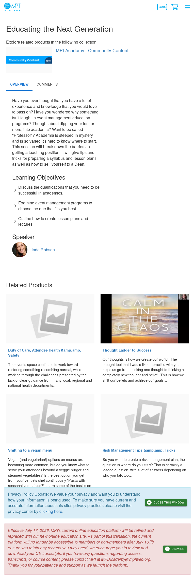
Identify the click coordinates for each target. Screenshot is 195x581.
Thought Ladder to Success (127, 350)
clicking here (50, 511)
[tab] (19, 85)
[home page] (15, 7)
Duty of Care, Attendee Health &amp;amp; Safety (44, 352)
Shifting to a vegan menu (30, 450)
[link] (162, 7)
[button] (175, 7)
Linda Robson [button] (42, 250)
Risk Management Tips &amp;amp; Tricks (139, 450)
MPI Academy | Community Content (92, 50)
